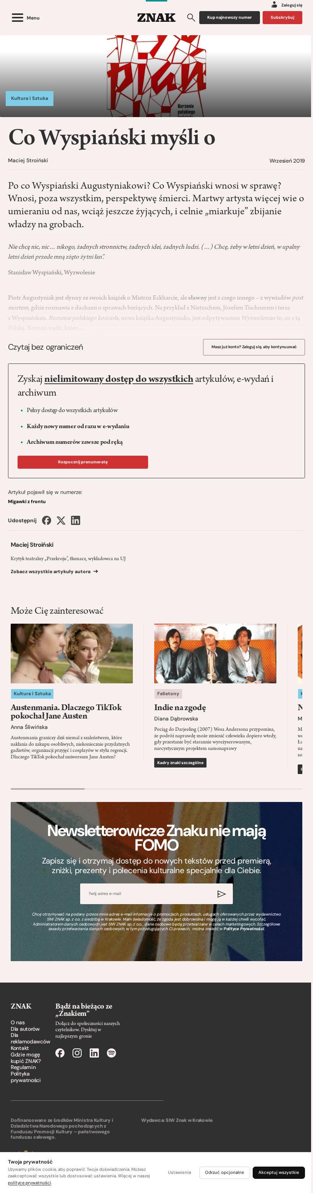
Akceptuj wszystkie (278, 1172)
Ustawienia (179, 1172)
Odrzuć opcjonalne (224, 1172)
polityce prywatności (29, 1183)
